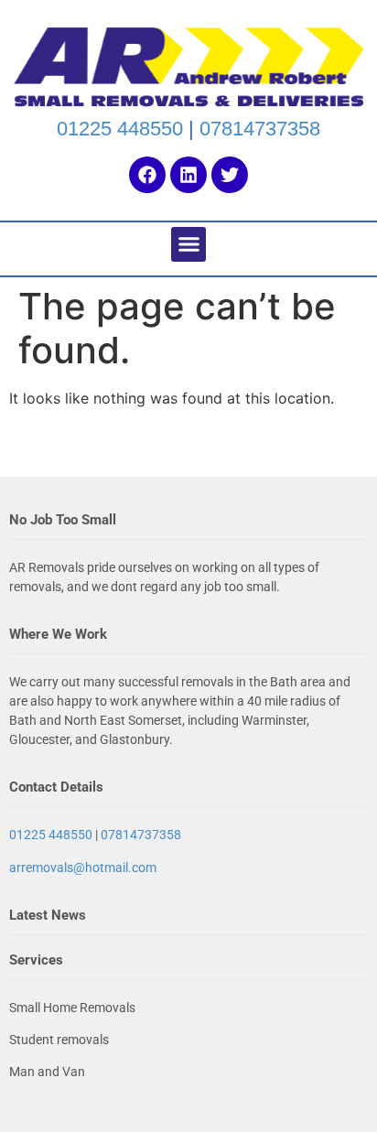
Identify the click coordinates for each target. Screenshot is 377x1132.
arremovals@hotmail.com (82, 867)
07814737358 (259, 128)
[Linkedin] (188, 174)
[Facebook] (147, 174)
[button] (188, 244)
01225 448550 (120, 128)
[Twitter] (229, 174)
